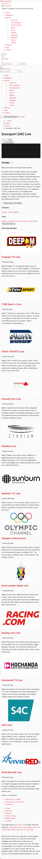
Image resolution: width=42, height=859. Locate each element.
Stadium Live (9, 446)
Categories (9, 15)
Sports (7, 126)
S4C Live (7, 725)
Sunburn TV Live (11, 493)
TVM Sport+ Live (11, 304)
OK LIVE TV (6, 4)
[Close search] (24, 64)
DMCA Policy (10, 818)
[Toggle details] (11, 163)
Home (7, 13)
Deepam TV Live (11, 257)
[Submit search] (21, 64)
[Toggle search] (3, 56)
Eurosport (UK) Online (28, 221)
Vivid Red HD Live (12, 772)
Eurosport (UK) (13, 221)
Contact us (9, 804)
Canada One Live (11, 398)
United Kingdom (13, 212)
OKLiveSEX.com (15, 827)
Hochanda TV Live (12, 680)
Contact (8, 50)
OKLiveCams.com (29, 827)
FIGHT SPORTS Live (13, 351)
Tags (7, 47)
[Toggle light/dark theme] (4, 54)
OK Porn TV (20, 830)
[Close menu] (1, 66)
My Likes (5, 59)
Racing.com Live (11, 632)
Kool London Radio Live (15, 585)
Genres (8, 18)
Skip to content (5, 1)
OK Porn (30, 830)
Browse (8, 45)
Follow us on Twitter (13, 799)
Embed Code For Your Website (12, 203)
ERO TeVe (10, 830)
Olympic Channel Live (14, 538)
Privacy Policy (10, 816)
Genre (7, 123)
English (4, 221)
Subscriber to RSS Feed (14, 802)
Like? (3, 140)
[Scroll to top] (1, 858)
